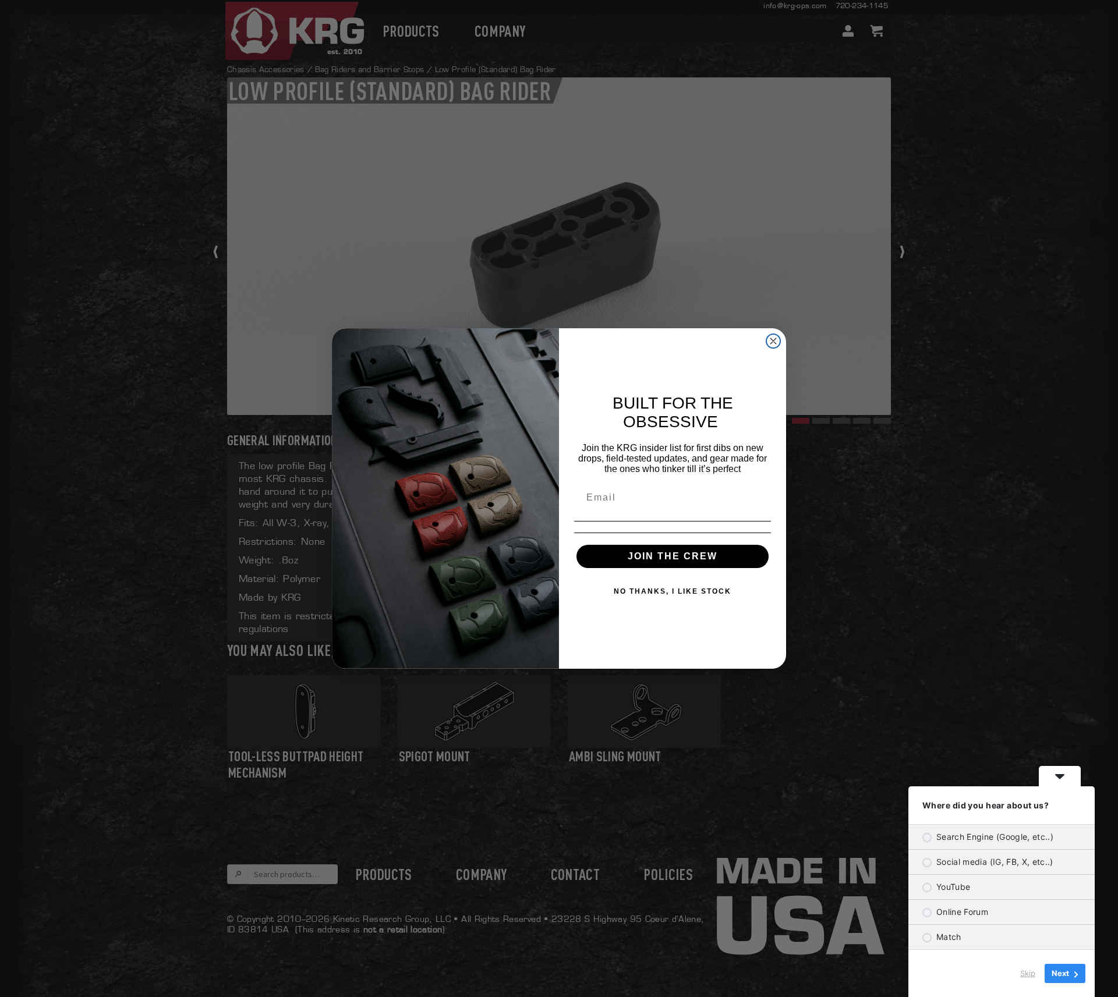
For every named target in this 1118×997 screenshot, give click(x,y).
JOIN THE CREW (672, 556)
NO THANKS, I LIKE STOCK (672, 591)
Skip (1027, 973)
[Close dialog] (773, 341)
